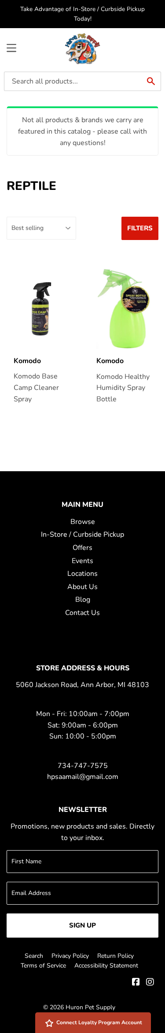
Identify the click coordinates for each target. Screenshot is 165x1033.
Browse (82, 522)
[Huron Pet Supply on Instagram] (150, 983)
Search (34, 956)
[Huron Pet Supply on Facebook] (136, 983)
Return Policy (115, 956)
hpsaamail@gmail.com (82, 777)
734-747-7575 (83, 766)
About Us (82, 587)
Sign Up (82, 925)
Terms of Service (43, 965)
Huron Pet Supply (90, 1007)
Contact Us (82, 613)
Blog (82, 599)
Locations (82, 573)
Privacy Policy (70, 956)
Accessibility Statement (106, 965)
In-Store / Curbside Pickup (82, 534)
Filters (140, 228)
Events (82, 561)
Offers (82, 548)
